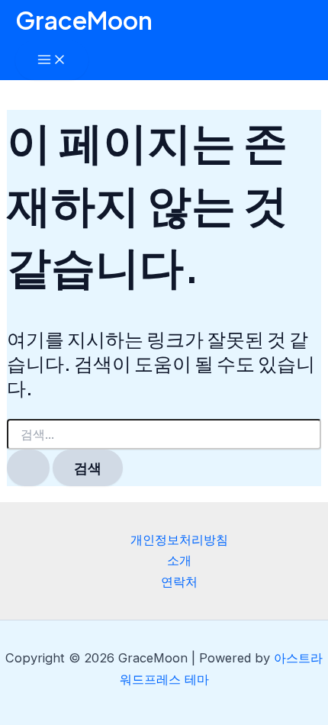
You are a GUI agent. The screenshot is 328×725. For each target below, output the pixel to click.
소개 (179, 560)
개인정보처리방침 (179, 539)
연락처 (179, 581)
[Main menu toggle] (51, 60)
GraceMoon (84, 20)
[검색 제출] (28, 468)
